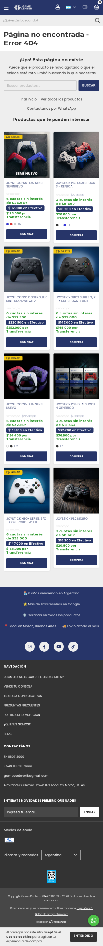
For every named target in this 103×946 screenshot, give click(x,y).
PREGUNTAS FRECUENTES (22, 705)
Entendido (83, 936)
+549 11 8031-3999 (18, 766)
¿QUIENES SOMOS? (17, 724)
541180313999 (14, 757)
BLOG (8, 734)
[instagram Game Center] (30, 647)
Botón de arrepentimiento (51, 914)
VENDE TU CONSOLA (18, 686)
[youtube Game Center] (59, 647)
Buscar (89, 85)
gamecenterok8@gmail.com (26, 776)
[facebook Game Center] (44, 647)
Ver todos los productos (61, 99)
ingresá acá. (85, 908)
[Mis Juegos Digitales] (85, 8)
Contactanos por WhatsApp (51, 108)
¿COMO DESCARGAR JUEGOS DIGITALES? (34, 677)
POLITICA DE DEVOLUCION (22, 715)
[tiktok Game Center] (73, 647)
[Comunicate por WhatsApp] (93, 920)
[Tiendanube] (51, 922)
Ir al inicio (29, 99)
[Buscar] (97, 20)
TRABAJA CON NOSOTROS (23, 696)
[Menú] (8, 7)
